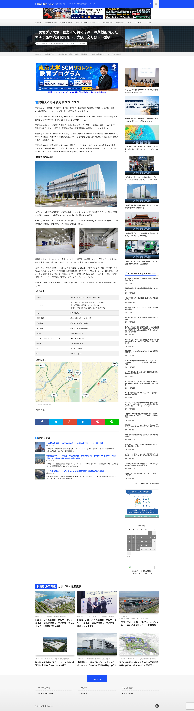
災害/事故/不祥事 (66, 23)
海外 (61, 658)
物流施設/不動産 (51, 23)
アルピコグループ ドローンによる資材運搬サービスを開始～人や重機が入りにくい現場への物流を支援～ (141, 383)
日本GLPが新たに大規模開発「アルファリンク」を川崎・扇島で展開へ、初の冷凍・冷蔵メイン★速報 (97, 623)
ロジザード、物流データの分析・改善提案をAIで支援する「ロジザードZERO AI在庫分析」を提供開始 (141, 455)
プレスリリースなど (72, 43)
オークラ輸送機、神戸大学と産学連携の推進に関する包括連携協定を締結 (141, 372)
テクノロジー (125, 618)
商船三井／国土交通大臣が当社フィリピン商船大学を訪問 (141, 435)
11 (133, 541)
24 (129, 549)
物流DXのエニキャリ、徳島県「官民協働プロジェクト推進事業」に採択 (141, 445)
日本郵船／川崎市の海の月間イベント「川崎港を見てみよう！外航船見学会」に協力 (141, 464)
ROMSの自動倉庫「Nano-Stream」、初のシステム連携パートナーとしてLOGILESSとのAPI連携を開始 (141, 362)
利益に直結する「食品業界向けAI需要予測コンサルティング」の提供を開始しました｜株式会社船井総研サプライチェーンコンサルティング (141, 404)
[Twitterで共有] (56, 422)
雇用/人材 (95, 23)
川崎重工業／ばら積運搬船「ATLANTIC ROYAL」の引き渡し (141, 474)
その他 (148, 23)
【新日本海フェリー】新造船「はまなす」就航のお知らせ (141, 298)
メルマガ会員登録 (43, 688)
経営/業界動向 (108, 23)
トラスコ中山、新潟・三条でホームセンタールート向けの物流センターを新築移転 (139, 623)
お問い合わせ (128, 693)
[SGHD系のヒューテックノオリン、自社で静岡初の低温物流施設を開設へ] (40, 474)
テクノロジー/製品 (82, 23)
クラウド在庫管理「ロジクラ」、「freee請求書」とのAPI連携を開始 (141, 393)
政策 (129, 23)
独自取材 (38, 23)
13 (142, 541)
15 (150, 541)
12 (138, 541)
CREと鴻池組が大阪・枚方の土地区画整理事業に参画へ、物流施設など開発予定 (138, 664)
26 (138, 549)
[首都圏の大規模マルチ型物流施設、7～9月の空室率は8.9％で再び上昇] (40, 447)
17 (129, 545)
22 (150, 545)
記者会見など (64, 616)
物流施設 (82, 43)
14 (146, 541)
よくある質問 (128, 688)
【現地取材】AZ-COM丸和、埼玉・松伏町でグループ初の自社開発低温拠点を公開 (97, 664)
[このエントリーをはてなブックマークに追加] (84, 422)
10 (129, 541)
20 (142, 545)
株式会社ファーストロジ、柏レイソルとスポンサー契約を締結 (141, 308)
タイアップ (138, 23)
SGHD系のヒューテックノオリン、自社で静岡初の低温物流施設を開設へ (75, 471)
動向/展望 (49, 616)
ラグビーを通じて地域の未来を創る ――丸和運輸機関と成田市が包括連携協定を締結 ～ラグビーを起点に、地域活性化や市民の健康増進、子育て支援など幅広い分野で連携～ (142, 329)
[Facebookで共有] (42, 422)
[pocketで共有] (98, 422)
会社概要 (84, 693)
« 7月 (129, 556)
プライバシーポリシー (45, 693)
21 (146, 545)
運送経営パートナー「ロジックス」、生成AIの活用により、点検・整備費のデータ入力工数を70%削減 (142, 426)
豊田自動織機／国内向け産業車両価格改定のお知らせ (141, 289)
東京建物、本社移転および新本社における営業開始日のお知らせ (141, 279)
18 (133, 545)
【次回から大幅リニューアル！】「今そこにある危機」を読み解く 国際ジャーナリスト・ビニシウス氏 (141, 149)
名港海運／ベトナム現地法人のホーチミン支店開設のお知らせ (141, 351)
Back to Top (97, 679)
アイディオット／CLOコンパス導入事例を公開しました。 (141, 318)
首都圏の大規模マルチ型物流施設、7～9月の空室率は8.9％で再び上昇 (74, 443)
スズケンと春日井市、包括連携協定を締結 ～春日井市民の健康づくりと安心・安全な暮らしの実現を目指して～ (142, 341)
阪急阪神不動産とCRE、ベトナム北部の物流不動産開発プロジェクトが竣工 (54, 664)
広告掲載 (84, 688)
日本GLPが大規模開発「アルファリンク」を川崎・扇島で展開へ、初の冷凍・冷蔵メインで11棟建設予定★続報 (55, 623)
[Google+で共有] (70, 422)
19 (138, 545)
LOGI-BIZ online (46, 706)
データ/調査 (120, 23)
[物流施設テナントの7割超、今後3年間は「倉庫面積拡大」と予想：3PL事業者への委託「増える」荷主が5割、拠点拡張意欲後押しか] (40, 459)
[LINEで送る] (112, 422)
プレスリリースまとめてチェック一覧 (146, 483)
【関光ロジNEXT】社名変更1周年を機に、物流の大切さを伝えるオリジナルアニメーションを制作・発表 (141, 415)
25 (133, 549)
